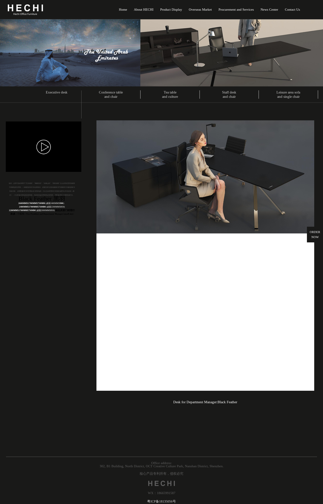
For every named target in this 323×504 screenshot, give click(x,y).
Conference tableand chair (111, 94)
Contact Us (292, 10)
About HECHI (143, 10)
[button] (108, 255)
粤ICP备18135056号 (161, 501)
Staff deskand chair (229, 94)
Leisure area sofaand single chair (288, 94)
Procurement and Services (236, 10)
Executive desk (56, 92)
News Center (269, 10)
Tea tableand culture (170, 94)
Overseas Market (200, 10)
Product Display (171, 10)
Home (123, 10)
